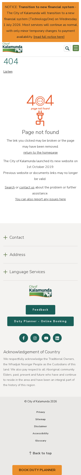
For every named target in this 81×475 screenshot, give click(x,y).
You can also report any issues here (40, 199)
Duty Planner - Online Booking (40, 321)
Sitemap (40, 419)
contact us (26, 187)
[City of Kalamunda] (12, 48)
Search (10, 187)
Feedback (40, 310)
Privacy (40, 412)
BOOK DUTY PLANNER (37, 470)
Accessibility (40, 433)
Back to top (42, 453)
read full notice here (49, 37)
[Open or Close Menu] (76, 48)
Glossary (40, 440)
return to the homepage (40, 152)
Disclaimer (40, 426)
